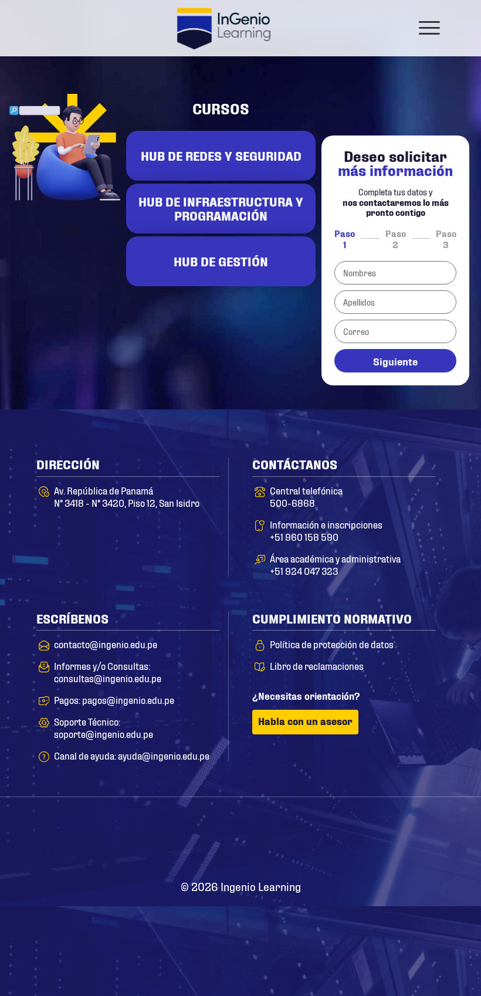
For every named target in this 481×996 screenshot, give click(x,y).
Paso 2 (395, 238)
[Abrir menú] (429, 27)
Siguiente (395, 360)
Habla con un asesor (305, 720)
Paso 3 (446, 238)
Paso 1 (344, 238)
